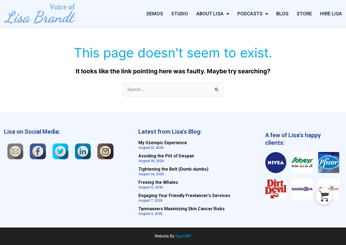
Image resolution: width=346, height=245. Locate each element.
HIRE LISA (331, 13)
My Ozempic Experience (162, 142)
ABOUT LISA (210, 13)
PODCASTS (249, 13)
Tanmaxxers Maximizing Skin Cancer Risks (181, 208)
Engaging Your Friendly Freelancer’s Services (184, 195)
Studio (179, 13)
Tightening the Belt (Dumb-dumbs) (173, 169)
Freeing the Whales (158, 182)
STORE (304, 13)
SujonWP (183, 236)
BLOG (282, 13)
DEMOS (155, 13)
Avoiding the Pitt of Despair (166, 155)
